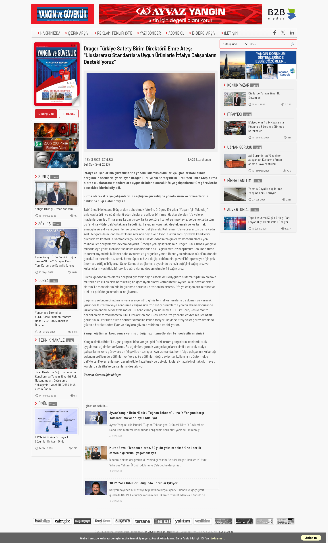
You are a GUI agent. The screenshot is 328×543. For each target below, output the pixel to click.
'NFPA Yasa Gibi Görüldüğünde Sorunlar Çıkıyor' (143, 483)
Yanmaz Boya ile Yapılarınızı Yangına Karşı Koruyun (265, 191)
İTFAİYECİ (234, 114)
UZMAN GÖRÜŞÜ (239, 147)
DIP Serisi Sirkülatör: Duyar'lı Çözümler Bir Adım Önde (52, 439)
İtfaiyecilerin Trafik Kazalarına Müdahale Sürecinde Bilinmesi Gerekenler (266, 126)
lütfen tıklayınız (225, 531)
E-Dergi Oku (46, 113)
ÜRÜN (42, 403)
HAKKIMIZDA (50, 33)
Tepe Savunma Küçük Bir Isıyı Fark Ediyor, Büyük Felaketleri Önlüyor (269, 220)
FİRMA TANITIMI (239, 180)
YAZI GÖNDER (150, 33)
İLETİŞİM (231, 33)
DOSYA (43, 280)
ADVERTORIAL (238, 209)
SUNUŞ (43, 176)
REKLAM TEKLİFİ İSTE (114, 33)
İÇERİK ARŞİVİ (78, 33)
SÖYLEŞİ (44, 223)
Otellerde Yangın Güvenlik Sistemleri (264, 95)
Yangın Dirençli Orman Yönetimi (54, 209)
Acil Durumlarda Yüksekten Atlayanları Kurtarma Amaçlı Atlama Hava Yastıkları (265, 160)
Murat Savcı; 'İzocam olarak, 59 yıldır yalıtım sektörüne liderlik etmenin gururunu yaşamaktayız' (155, 450)
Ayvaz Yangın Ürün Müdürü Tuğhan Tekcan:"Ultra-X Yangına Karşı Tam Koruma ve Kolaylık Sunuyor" (56, 261)
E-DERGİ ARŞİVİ (204, 33)
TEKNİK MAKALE (51, 340)
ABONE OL (176, 33)
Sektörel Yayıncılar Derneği (158, 531)
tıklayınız (216, 538)
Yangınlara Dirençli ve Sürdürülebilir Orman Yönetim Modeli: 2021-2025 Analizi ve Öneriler (53, 319)
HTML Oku (68, 113)
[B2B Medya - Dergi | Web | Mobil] (282, 23)
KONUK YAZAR (238, 85)
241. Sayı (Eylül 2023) (97, 164)
